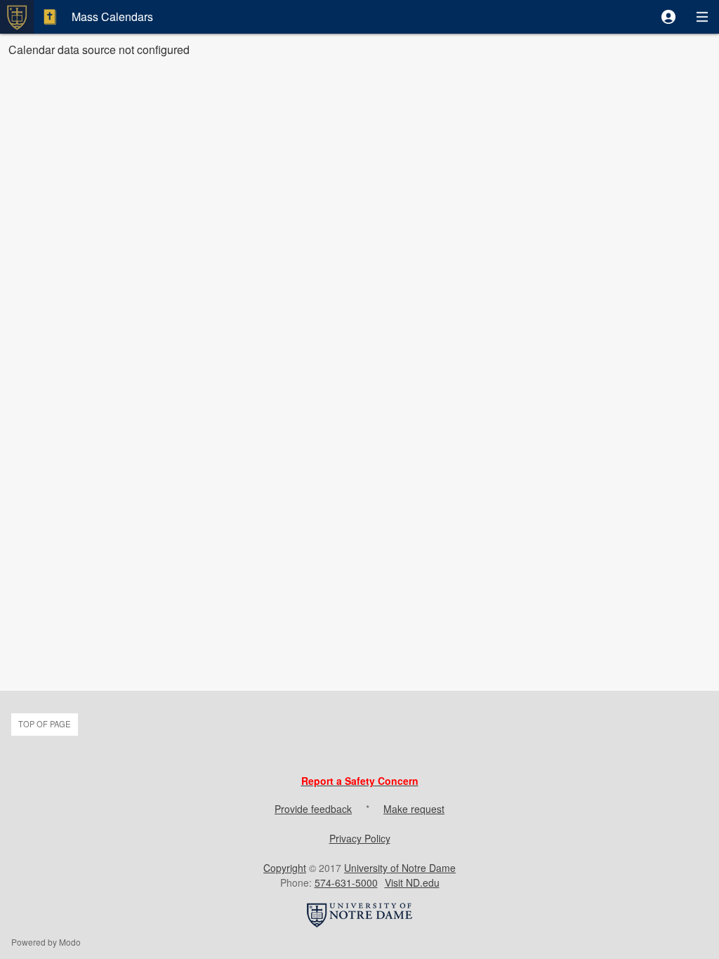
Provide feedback (313, 809)
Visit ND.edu (412, 882)
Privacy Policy (359, 838)
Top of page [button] (44, 723)
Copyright (284, 868)
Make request (413, 809)
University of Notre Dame (400, 868)
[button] (668, 17)
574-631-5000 (346, 882)
